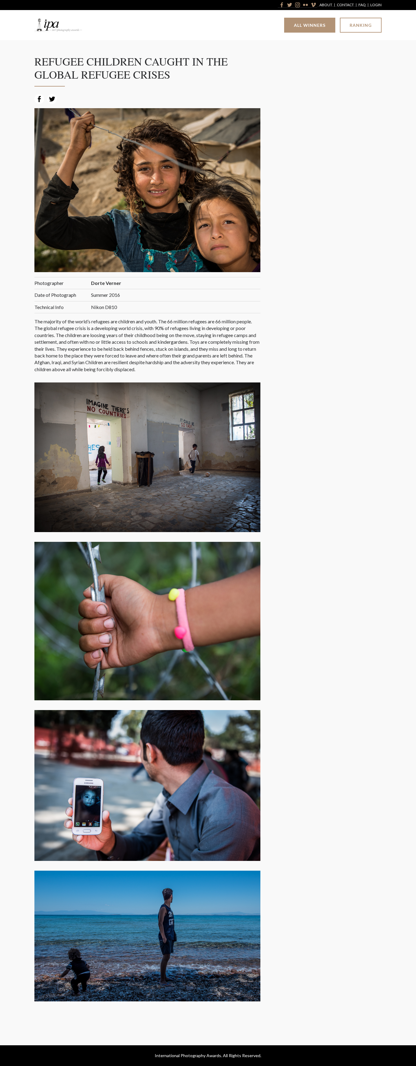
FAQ (362, 5)
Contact (345, 5)
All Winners (310, 25)
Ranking (361, 25)
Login (376, 5)
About (325, 5)
